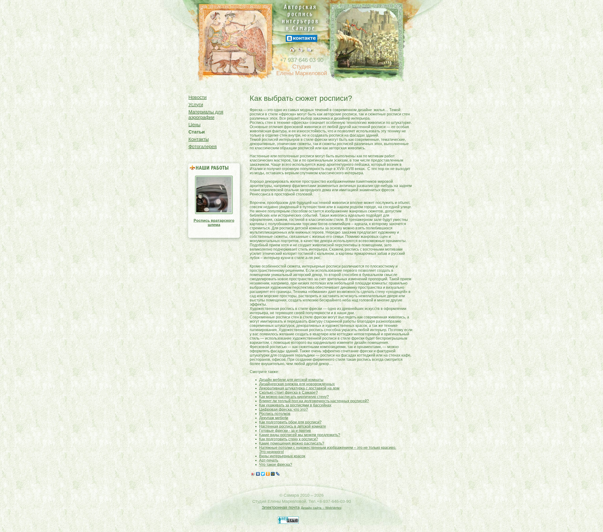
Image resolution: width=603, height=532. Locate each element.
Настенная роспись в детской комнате (292, 426)
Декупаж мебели (273, 418)
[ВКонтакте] (258, 474)
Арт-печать (268, 460)
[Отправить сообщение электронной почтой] (310, 55)
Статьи (196, 131)
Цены (194, 124)
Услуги (195, 104)
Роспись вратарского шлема (214, 223)
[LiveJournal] (277, 474)
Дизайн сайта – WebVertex (321, 508)
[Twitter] (263, 474)
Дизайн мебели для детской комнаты (291, 380)
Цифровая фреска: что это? (283, 409)
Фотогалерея (202, 146)
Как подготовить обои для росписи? (290, 422)
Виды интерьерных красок (282, 456)
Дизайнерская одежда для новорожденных (297, 384)
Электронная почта (281, 507)
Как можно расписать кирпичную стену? (294, 397)
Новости (197, 97)
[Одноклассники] (267, 474)
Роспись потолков (274, 414)
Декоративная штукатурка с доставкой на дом (299, 388)
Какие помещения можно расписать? (291, 443)
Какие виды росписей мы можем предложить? (299, 435)
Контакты (198, 139)
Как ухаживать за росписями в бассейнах (295, 405)
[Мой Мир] (272, 474)
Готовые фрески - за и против (285, 431)
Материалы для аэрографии (205, 114)
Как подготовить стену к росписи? (288, 439)
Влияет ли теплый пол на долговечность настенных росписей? (314, 401)
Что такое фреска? (275, 465)
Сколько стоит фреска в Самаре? (288, 392)
